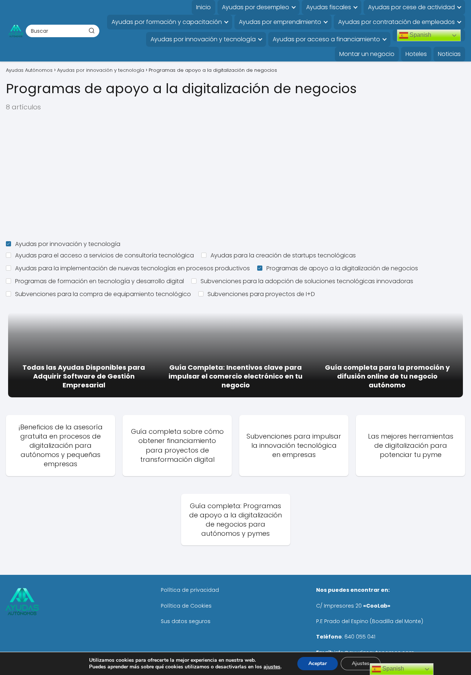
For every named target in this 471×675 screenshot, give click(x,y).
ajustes (271, 667)
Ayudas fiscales (328, 7)
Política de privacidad (190, 590)
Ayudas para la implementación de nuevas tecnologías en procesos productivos (132, 268)
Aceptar (317, 663)
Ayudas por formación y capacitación (166, 22)
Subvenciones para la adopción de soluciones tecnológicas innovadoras (307, 281)
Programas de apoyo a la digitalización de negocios (342, 268)
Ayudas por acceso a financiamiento (326, 39)
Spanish (419, 35)
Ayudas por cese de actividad (411, 7)
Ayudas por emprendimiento (280, 22)
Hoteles (416, 54)
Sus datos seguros (185, 621)
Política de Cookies (186, 605)
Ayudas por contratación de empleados (396, 22)
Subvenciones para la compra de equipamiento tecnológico (103, 294)
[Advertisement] (235, 176)
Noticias (449, 54)
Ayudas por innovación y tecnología (203, 39)
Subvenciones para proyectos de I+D (261, 294)
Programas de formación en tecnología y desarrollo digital (99, 281)
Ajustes (360, 663)
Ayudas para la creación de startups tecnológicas (283, 255)
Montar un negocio (366, 54)
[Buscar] (91, 30)
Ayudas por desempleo (255, 7)
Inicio (203, 7)
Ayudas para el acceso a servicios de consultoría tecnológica (104, 255)
